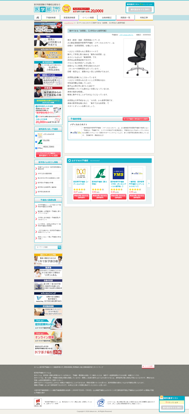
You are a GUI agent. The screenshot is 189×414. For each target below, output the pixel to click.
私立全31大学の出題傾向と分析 (49, 178)
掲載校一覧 (125, 17)
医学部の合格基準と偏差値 (47, 187)
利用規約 (76, 367)
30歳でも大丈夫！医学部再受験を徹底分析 (49, 168)
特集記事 (144, 17)
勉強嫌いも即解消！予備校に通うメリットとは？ (49, 212)
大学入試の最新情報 (45, 173)
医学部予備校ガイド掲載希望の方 (51, 367)
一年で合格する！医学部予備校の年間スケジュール (49, 231)
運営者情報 (68, 367)
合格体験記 (107, 17)
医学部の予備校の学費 (45, 183)
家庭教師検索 (69, 17)
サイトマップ (98, 367)
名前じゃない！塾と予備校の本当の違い (49, 238)
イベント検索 (88, 17)
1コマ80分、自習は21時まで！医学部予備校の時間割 (49, 225)
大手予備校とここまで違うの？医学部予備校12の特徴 (49, 206)
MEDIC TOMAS (48, 146)
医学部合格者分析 (44, 192)
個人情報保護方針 (86, 367)
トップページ (69, 23)
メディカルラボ (48, 134)
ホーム (36, 367)
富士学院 (46, 140)
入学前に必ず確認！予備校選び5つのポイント (49, 218)
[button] (148, 183)
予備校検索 (51, 17)
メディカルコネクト (126, 35)
